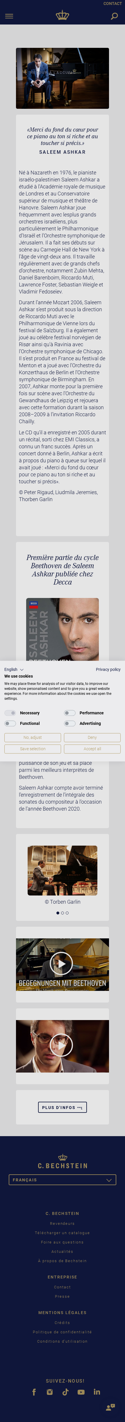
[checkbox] (10, 713)
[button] (14, 669)
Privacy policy (108, 669)
